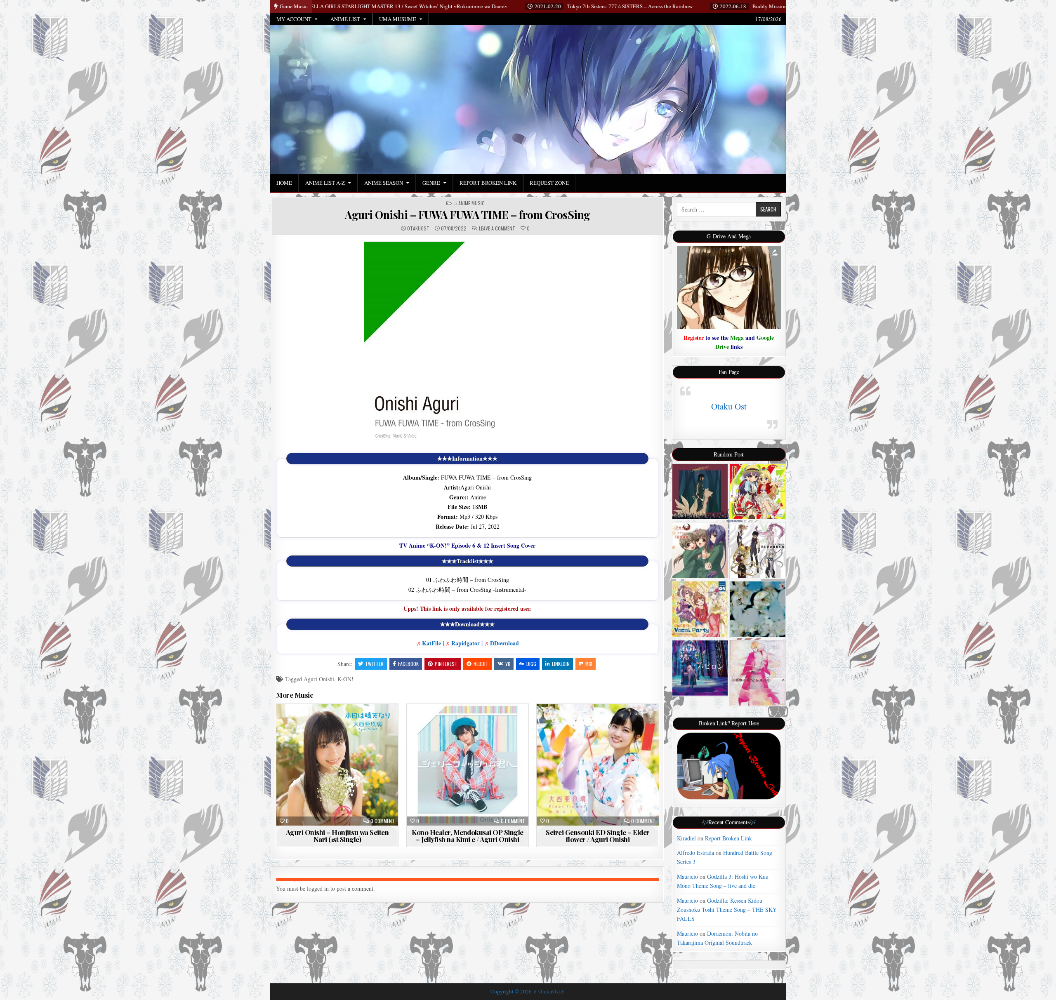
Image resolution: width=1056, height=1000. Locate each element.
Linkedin (561, 663)
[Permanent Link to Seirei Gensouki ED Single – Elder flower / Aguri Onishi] (597, 765)
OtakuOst (418, 228)
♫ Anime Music (469, 203)
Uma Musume (397, 19)
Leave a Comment (497, 228)
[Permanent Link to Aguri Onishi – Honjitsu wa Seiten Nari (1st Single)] (337, 765)
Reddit (481, 663)
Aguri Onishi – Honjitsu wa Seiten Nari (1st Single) (337, 836)
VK (507, 663)
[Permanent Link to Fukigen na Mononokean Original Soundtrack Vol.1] (757, 673)
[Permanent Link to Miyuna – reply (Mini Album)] (700, 492)
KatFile (431, 643)
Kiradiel (686, 838)
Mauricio (687, 876)
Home (284, 182)
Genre (431, 182)
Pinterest (446, 663)
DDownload (504, 643)
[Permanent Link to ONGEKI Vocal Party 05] (700, 609)
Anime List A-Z (325, 182)
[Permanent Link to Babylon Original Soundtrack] (700, 668)
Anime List (345, 19)
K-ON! (345, 679)
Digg (531, 663)
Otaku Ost (729, 406)
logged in (318, 888)
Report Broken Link (488, 182)
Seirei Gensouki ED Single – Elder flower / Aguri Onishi (598, 836)
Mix (588, 663)
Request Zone (549, 182)
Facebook (408, 663)
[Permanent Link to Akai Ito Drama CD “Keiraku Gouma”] (700, 550)
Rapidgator (465, 643)
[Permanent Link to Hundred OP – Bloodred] (757, 550)
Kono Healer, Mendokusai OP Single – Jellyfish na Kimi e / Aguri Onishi (467, 836)
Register (694, 337)
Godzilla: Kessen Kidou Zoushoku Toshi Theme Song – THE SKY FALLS (727, 909)
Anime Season (383, 182)
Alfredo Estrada (695, 852)
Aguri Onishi (319, 679)
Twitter (374, 663)
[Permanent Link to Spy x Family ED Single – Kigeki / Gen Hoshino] (757, 609)
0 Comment (382, 821)
